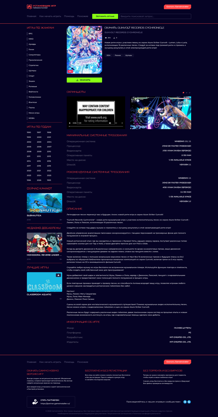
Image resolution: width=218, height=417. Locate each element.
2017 (29, 166)
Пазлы (32, 107)
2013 (49, 156)
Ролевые (33, 86)
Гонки (31, 49)
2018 (39, 166)
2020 (29, 170)
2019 (49, 166)
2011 (28, 156)
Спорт (31, 76)
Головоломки (35, 97)
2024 (39, 175)
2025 (49, 175)
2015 (39, 161)
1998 (49, 132)
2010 (49, 151)
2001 (49, 137)
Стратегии (33, 65)
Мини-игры (34, 113)
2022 (49, 170)
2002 (29, 142)
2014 (29, 161)
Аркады (32, 44)
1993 (49, 180)
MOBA (31, 118)
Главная (31, 16)
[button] (183, 92)
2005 (29, 147)
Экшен (32, 81)
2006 (39, 147)
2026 (39, 180)
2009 (39, 151)
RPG (31, 33)
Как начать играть (50, 16)
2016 (49, 161)
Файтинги (33, 92)
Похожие (82, 16)
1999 (29, 137)
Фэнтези (33, 102)
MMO (31, 39)
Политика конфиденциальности (147, 413)
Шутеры (32, 70)
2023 (29, 175)
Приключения (35, 60)
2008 (29, 151)
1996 (29, 180)
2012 (39, 156)
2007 (49, 147)
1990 (29, 132)
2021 (39, 170)
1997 (39, 132)
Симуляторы (34, 55)
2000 (39, 137)
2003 (39, 142)
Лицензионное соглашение (119, 413)
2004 (49, 142)
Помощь (69, 16)
